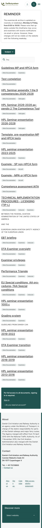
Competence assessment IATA (20, 186)
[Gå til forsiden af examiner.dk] (11, 4)
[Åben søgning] (33, 4)
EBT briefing (8, 237)
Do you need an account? (15, 405)
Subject (8, 52)
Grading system (11, 315)
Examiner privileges (13, 260)
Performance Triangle (14, 271)
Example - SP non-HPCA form (19, 164)
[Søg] (3, 59)
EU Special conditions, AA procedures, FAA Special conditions (20, 286)
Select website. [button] (13, 515)
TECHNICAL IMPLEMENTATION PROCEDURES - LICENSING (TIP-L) (20, 201)
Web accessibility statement (30, 483)
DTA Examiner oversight (16, 249)
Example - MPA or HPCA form (19, 175)
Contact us (8, 468)
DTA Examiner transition (16, 345)
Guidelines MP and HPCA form (19, 67)
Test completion (11, 79)
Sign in (6, 400)
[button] (40, 4)
